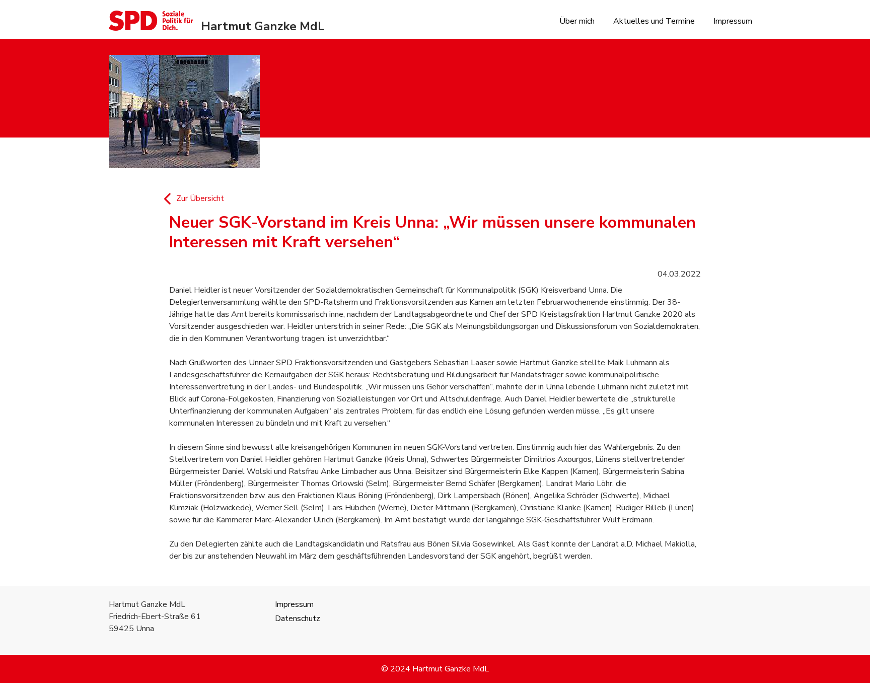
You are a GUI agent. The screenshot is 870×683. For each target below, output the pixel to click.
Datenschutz (297, 618)
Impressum (732, 21)
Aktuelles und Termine (654, 21)
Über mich (577, 21)
